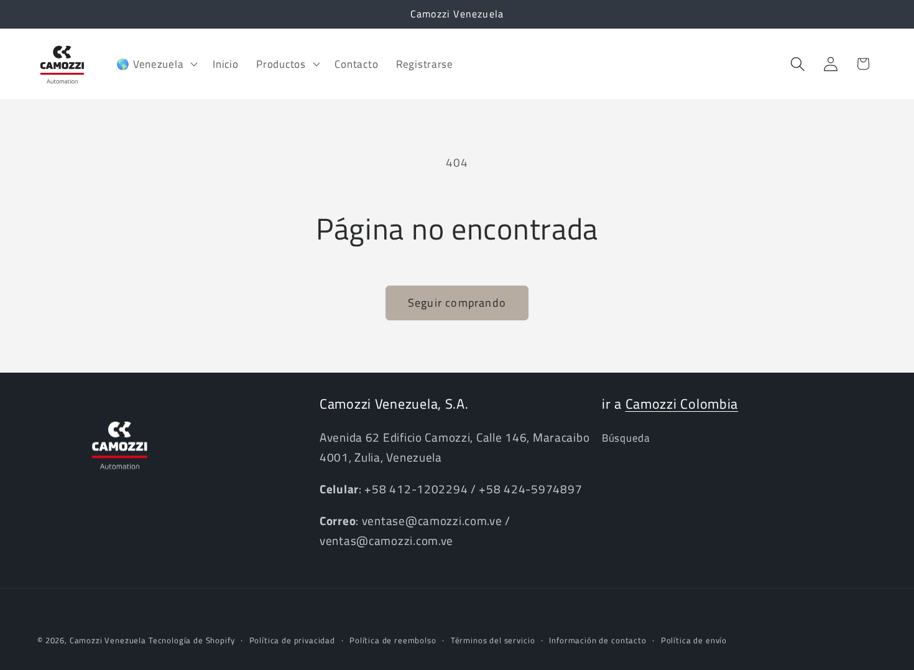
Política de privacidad (292, 640)
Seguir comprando (457, 302)
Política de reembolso (392, 640)
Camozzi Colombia (682, 404)
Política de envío (694, 640)
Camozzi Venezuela (108, 640)
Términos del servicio (493, 640)
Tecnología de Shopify (192, 640)
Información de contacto (597, 640)
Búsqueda (626, 438)
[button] (156, 64)
